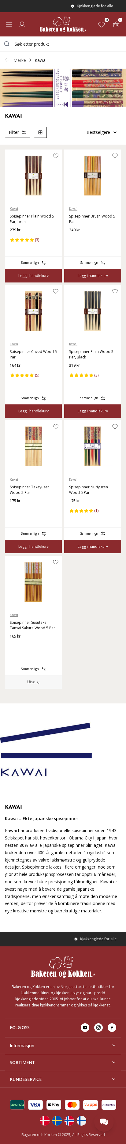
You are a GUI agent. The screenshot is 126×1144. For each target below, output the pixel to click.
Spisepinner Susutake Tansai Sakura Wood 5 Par (32, 625)
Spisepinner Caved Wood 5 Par (33, 354)
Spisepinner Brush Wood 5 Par (92, 219)
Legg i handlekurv (33, 275)
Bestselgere (98, 132)
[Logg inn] (22, 24)
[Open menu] (9, 24)
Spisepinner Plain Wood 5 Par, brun (32, 219)
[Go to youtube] (85, 1027)
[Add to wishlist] (56, 156)
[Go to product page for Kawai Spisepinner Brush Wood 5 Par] (92, 176)
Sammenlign (30, 262)
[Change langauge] (45, 1121)
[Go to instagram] (98, 1027)
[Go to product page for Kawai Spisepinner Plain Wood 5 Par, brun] (33, 176)
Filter (14, 132)
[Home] (63, 24)
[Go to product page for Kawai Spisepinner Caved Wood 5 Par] (33, 311)
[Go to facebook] (112, 1027)
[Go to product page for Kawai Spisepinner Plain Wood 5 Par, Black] (92, 311)
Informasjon (22, 1045)
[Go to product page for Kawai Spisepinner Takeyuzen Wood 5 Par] (33, 446)
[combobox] (63, 43)
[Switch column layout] (40, 132)
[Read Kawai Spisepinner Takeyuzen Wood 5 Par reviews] (16, 510)
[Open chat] (104, 1122)
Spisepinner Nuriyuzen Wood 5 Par (88, 489)
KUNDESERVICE (26, 1079)
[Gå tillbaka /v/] (6, 60)
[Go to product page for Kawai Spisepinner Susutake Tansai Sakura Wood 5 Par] (33, 582)
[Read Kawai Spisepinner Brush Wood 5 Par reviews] (76, 240)
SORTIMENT (22, 1062)
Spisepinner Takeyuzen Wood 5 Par (30, 489)
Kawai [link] (40, 60)
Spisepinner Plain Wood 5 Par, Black (91, 354)
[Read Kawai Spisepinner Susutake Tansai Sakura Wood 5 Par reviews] (16, 646)
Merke (19, 60)
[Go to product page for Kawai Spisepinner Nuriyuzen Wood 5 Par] (92, 446)
